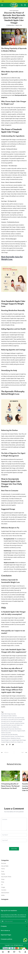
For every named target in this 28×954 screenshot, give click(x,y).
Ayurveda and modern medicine (8, 715)
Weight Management (14, 10)
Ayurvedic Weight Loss (16, 725)
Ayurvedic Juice (5, 719)
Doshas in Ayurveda (6, 732)
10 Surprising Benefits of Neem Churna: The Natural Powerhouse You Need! (10, 786)
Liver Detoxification (19, 736)
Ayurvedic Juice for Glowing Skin (17, 719)
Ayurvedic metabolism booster (17, 723)
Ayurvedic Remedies (6, 725)
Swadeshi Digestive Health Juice (9, 742)
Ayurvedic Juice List (5, 721)
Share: (2, 744)
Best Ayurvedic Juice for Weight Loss (10, 727)
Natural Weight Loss (6, 740)
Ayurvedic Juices (5, 723)
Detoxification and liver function (9, 730)
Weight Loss (20, 742)
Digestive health (21, 730)
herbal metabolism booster (7, 736)
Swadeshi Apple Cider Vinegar (19, 740)
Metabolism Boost (5, 738)
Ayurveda (13, 714)
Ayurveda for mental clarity (7, 717)
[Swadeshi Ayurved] (14, 5)
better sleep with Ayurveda (7, 729)
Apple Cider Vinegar (6, 714)
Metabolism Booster (15, 738)
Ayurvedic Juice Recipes (16, 721)
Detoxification (18, 729)
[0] (14, 952)
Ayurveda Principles (19, 717)
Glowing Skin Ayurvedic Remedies (9, 734)
